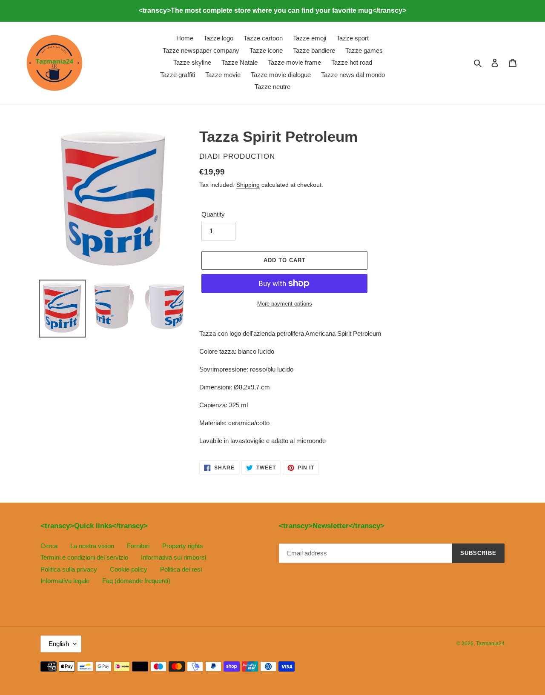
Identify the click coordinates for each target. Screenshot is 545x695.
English (59, 643)
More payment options (284, 303)
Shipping (248, 184)
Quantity (213, 214)
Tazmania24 (490, 643)
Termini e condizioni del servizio (84, 557)
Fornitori (138, 545)
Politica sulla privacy (68, 569)
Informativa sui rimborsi (173, 557)
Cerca (48, 545)
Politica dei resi (181, 569)
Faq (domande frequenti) (136, 580)
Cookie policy (128, 569)
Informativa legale (64, 580)
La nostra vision (92, 545)
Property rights (182, 545)
